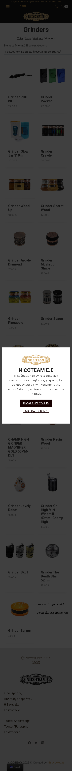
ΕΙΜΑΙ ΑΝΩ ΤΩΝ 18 (36, 403)
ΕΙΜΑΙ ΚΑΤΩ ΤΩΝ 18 (36, 411)
